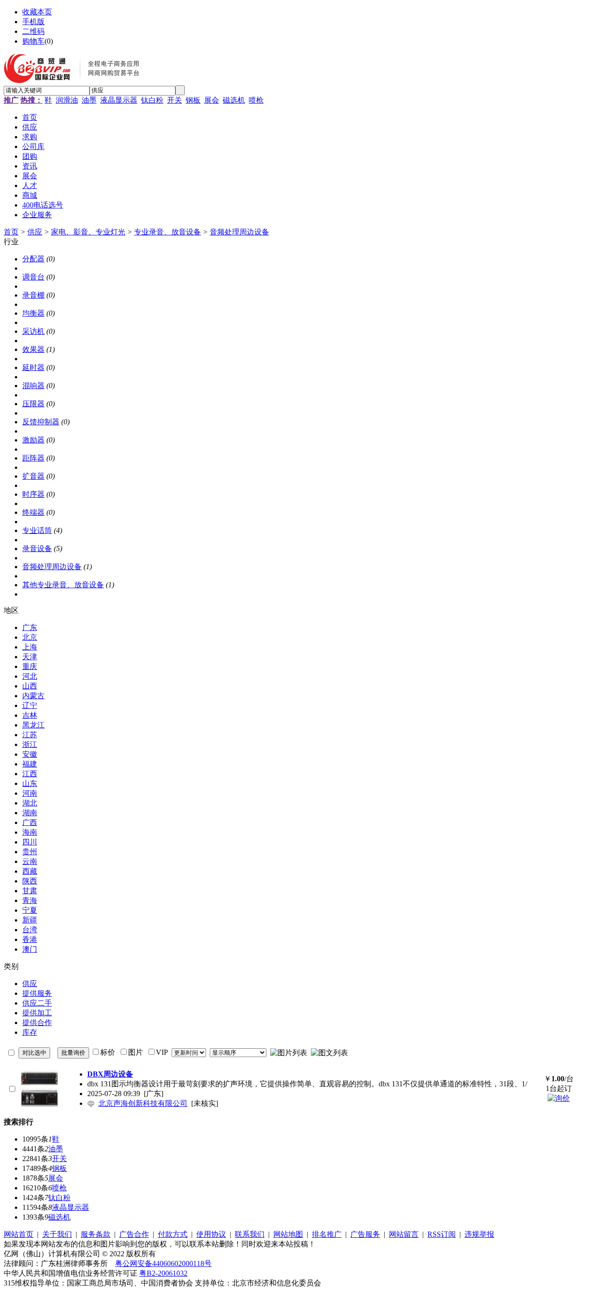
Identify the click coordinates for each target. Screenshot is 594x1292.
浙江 (29, 744)
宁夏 (29, 910)
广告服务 (365, 1234)
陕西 (29, 881)
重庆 (29, 666)
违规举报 (479, 1234)
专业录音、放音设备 (167, 232)
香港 (29, 939)
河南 (29, 793)
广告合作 (134, 1234)
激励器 (33, 440)
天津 (29, 657)
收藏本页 (37, 12)
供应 (34, 232)
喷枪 (256, 100)
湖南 (29, 813)
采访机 (33, 331)
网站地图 (288, 1234)
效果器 (33, 349)
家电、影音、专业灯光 (88, 232)
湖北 (29, 803)
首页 (11, 232)
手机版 (33, 22)
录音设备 (37, 548)
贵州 (29, 852)
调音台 (33, 277)
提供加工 (37, 1013)
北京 (29, 637)
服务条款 (95, 1234)
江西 (29, 774)
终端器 (33, 512)
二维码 (33, 31)
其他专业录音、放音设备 (63, 585)
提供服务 (37, 993)
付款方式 (172, 1234)
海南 (29, 832)
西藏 (29, 871)
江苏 (29, 735)
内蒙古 (33, 696)
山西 (29, 686)
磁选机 (234, 100)
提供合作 (37, 1022)
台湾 (29, 930)
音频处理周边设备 (239, 232)
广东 (29, 627)
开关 (174, 100)
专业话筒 (37, 530)
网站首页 (18, 1234)
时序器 (33, 494)
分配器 (33, 259)
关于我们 (57, 1234)
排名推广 (327, 1234)
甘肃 (29, 891)
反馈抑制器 (40, 422)
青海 (29, 900)
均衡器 (33, 313)
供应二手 (37, 1003)
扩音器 (33, 476)
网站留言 (404, 1234)
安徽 (29, 754)
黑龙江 (33, 725)
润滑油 (67, 100)
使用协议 (211, 1234)
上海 (29, 647)
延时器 (33, 367)
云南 (29, 861)
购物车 (33, 41)
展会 (211, 100)
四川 (29, 842)
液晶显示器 (118, 100)
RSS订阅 (441, 1234)
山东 (29, 783)
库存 (29, 1032)
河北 (29, 676)
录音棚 (33, 295)
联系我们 (250, 1234)
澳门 (29, 949)
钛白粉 (152, 100)
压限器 (33, 404)
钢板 (193, 100)
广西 (29, 822)
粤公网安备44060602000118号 (163, 1263)
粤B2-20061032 (163, 1273)
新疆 (29, 920)
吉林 (29, 715)
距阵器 (33, 458)
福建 (29, 764)
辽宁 (29, 705)
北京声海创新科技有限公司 (142, 1103)
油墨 (89, 100)
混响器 (33, 386)
